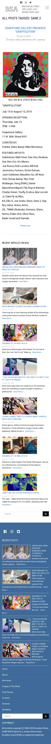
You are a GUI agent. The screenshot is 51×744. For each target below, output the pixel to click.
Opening (41, 40)
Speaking (6, 709)
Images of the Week (11, 686)
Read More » (24, 281)
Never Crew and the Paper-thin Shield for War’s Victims (24, 306)
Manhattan (27, 40)
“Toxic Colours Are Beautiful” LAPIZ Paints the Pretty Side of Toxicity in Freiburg (39, 624)
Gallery (18, 40)
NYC (35, 40)
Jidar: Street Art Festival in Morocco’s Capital (20, 493)
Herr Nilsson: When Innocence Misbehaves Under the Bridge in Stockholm (40, 551)
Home (5, 669)
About (5, 675)
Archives (6, 704)
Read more (25, 226)
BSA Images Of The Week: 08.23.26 (14, 343)
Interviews (6, 680)
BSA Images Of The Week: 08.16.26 (14, 456)
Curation (6, 698)
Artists (11, 40)
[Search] (46, 513)
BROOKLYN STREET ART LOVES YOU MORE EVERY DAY (31, 9)
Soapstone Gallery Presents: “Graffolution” (25, 29)
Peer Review (7, 692)
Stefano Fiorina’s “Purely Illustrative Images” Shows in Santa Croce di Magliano (40, 649)
